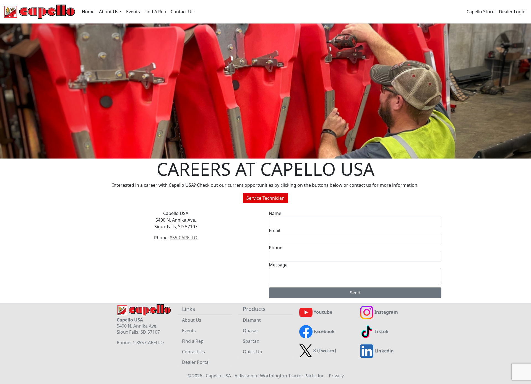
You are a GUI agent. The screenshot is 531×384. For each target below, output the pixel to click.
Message (278, 265)
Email (274, 230)
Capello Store (480, 12)
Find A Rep (155, 12)
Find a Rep (193, 341)
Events (133, 12)
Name (275, 213)
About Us (191, 320)
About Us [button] (108, 12)
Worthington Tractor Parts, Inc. (292, 376)
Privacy (336, 376)
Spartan (251, 341)
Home (88, 12)
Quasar (250, 331)
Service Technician (265, 198)
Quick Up (252, 352)
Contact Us (182, 12)
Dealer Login (512, 12)
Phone (275, 248)
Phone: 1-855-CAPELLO (140, 342)
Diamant (252, 320)
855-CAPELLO (183, 238)
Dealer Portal (196, 362)
